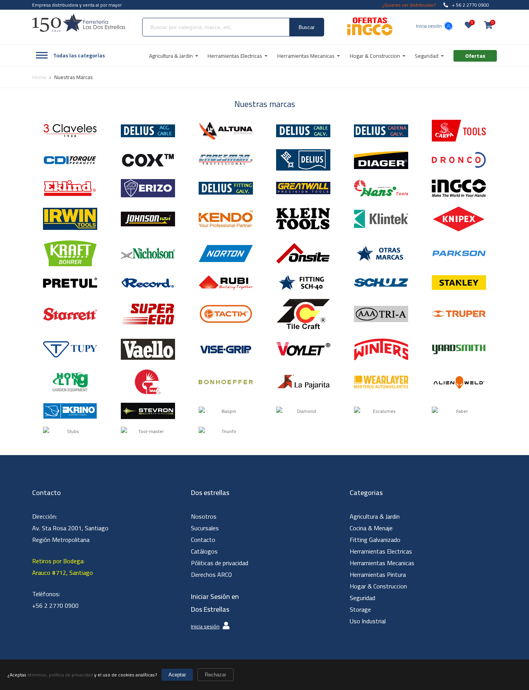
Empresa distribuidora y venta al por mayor (77, 4)
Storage (360, 609)
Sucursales (205, 528)
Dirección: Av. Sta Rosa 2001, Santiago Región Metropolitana (70, 528)
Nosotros (203, 516)
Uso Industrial (368, 621)
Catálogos (204, 551)
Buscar (306, 27)
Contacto (203, 539)
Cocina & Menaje (371, 528)
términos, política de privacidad (60, 674)
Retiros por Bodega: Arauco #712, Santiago (62, 566)
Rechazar (215, 675)
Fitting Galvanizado (375, 539)
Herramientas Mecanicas (382, 563)
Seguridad (362, 598)
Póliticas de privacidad (219, 563)
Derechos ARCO (211, 574)
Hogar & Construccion (378, 586)
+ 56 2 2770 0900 (470, 4)
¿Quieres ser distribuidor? (409, 4)
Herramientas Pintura (378, 574)
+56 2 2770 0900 (55, 605)
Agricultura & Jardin (375, 516)
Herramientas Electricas (381, 551)
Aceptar (177, 675)
